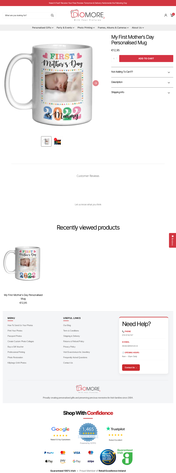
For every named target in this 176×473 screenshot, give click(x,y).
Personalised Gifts (41, 27)
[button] (95, 83)
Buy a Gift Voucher (16, 347)
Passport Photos (15, 336)
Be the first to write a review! (88, 211)
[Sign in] (165, 15)
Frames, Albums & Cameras (112, 27)
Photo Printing (85, 27)
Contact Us (68, 363)
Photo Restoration (15, 357)
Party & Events (64, 27)
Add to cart (146, 58)
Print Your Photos (15, 330)
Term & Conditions (71, 330)
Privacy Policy (69, 347)
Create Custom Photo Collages (21, 341)
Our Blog (67, 325)
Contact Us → (131, 367)
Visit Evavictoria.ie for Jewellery (76, 352)
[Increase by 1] (117, 56)
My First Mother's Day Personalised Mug (23, 297)
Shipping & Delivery (71, 336)
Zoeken (52, 15)
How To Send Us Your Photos (20, 325)
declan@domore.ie (130, 346)
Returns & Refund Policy (73, 341)
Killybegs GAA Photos (17, 363)
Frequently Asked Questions (75, 357)
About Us (137, 27)
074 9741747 (127, 335)
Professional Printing (16, 352)
